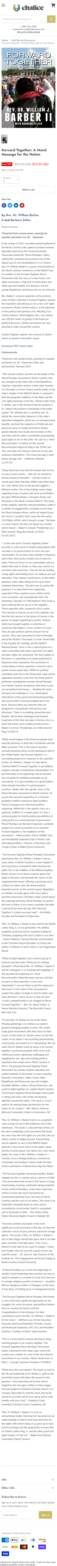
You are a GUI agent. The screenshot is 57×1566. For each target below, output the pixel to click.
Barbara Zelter (21, 220)
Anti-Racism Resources (23, 40)
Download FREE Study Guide (17, 345)
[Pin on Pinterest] (22, 205)
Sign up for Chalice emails (28, 32)
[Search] (51, 19)
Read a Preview (10, 226)
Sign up (45, 1514)
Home (5, 40)
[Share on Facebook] (4, 205)
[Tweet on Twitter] (10, 205)
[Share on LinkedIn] (16, 205)
